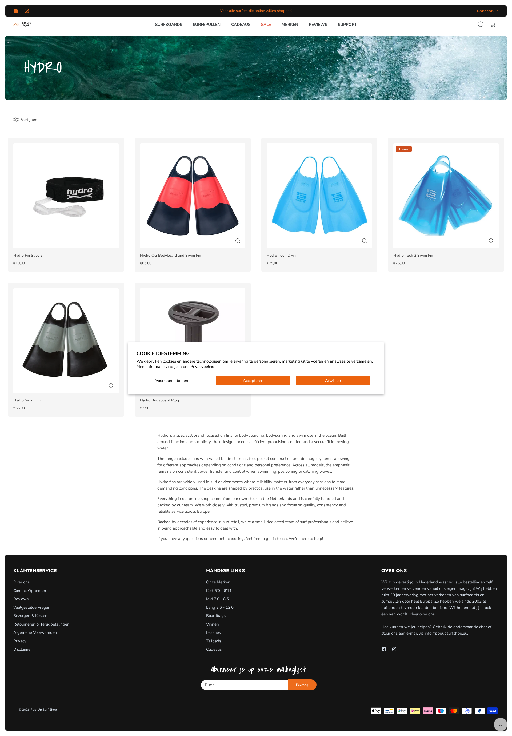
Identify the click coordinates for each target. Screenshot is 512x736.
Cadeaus (240, 24)
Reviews (318, 24)
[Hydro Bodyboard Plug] (192, 340)
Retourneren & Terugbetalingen (41, 624)
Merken (290, 24)
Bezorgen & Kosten (30, 615)
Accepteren (253, 380)
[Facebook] (16, 11)
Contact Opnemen (29, 590)
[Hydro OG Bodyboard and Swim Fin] (192, 195)
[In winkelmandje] (111, 241)
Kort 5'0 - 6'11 (219, 590)
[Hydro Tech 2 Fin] (319, 195)
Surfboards (168, 24)
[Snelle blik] (238, 241)
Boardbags (216, 615)
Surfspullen (207, 24)
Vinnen (212, 624)
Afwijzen (333, 380)
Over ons (21, 582)
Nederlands (485, 11)
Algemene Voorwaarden (35, 632)
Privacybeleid (202, 366)
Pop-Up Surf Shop (43, 709)
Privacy (19, 641)
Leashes (213, 632)
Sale (266, 24)
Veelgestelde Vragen (31, 607)
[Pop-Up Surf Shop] (22, 24)
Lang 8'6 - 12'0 (220, 607)
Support (347, 24)
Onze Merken (218, 582)
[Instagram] (27, 11)
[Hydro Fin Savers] (66, 195)
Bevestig (302, 685)
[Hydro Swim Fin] (66, 340)
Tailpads (213, 641)
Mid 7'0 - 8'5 (217, 599)
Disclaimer (22, 649)
